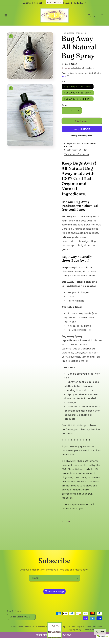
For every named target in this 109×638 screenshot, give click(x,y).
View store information (76, 154)
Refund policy (63, 627)
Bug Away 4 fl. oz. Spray (77, 92)
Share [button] (67, 521)
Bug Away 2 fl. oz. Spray (77, 86)
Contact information (93, 630)
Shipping (66, 68)
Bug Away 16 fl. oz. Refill (77, 98)
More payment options (81, 136)
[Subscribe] (77, 578)
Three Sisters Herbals (27, 627)
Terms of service (94, 627)
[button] (6, 15)
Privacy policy (78, 627)
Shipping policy (74, 630)
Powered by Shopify (46, 627)
